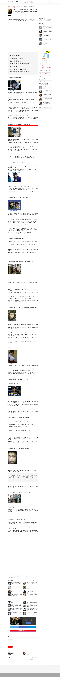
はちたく (12, 603)
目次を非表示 (25, 53)
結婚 (50, 67)
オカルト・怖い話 (32, 670)
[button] (14, 673)
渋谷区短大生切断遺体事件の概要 (15, 55)
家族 (19, 6)
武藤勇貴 (25, 6)
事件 (43, 65)
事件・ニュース (11, 670)
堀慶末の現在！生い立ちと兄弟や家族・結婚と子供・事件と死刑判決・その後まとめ (32, 605)
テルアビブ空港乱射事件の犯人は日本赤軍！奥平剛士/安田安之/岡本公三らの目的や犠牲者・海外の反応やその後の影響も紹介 (32, 613)
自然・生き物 (21, 672)
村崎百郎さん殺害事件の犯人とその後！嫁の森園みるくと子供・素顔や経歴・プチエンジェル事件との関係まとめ (32, 602)
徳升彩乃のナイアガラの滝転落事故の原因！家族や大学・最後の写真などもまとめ (32, 663)
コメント (37, 15)
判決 (11, 6)
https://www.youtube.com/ (12, 274)
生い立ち (12, 7)
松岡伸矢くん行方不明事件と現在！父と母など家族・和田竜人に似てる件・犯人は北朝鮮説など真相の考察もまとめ (16, 605)
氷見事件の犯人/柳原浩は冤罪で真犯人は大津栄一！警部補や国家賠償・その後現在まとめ (16, 602)
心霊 (40, 73)
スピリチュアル (32, 672)
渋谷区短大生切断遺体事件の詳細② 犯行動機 (16, 58)
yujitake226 (28, 599)
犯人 (35, 6)
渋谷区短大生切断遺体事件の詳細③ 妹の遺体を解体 (17, 60)
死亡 (40, 76)
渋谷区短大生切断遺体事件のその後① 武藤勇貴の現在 (18, 69)
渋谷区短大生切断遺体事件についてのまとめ (16, 72)
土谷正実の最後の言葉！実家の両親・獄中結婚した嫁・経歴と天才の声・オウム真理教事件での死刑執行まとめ (32, 624)
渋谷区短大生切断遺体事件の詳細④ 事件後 (16, 61)
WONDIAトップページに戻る (22, 641)
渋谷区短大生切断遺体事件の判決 (15, 66)
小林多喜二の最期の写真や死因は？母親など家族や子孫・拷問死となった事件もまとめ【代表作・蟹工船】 (16, 616)
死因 (46, 70)
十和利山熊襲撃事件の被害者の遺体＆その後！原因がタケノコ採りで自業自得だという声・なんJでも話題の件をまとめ (32, 598)
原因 (49, 70)
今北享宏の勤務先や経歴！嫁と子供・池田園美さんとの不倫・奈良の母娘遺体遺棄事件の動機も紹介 (47, 43)
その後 (47, 67)
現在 (9, 7)
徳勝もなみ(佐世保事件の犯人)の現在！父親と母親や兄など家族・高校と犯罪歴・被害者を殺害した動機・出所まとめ (32, 616)
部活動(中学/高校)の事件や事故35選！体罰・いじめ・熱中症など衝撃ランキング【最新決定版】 (16, 664)
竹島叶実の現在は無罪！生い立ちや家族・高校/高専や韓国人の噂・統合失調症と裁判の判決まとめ (16, 624)
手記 (22, 6)
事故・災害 (21, 670)
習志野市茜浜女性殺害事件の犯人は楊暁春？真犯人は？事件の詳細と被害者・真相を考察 (32, 594)
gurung (12, 599)
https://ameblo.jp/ (11, 374)
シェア (29, 634)
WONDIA (30, 1)
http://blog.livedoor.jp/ (11, 90)
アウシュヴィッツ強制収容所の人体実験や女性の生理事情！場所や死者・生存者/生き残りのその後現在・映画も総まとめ (16, 620)
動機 (14, 6)
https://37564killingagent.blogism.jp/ (13, 210)
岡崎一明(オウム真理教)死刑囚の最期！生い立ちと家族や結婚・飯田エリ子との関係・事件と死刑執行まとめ (16, 594)
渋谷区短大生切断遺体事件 (31, 6)
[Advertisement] (15, 31)
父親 (48, 73)
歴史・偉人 (10, 672)
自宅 (15, 7)
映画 (46, 73)
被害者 (41, 70)
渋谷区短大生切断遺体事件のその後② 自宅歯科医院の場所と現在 (19, 71)
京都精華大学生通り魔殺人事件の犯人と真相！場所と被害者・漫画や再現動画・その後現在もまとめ (16, 613)
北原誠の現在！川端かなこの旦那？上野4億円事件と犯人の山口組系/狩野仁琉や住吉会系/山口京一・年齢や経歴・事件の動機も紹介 (47, 27)
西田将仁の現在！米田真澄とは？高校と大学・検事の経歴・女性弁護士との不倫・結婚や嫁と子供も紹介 (47, 39)
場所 (40, 67)
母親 (43, 73)
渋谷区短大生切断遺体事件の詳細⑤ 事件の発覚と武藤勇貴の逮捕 (19, 63)
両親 (9, 6)
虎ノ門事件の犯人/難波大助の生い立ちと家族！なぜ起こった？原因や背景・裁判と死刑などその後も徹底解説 (32, 620)
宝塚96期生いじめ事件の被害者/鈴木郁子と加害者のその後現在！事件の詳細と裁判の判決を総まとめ (16, 598)
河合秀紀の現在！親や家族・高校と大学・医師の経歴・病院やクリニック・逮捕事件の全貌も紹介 (47, 35)
